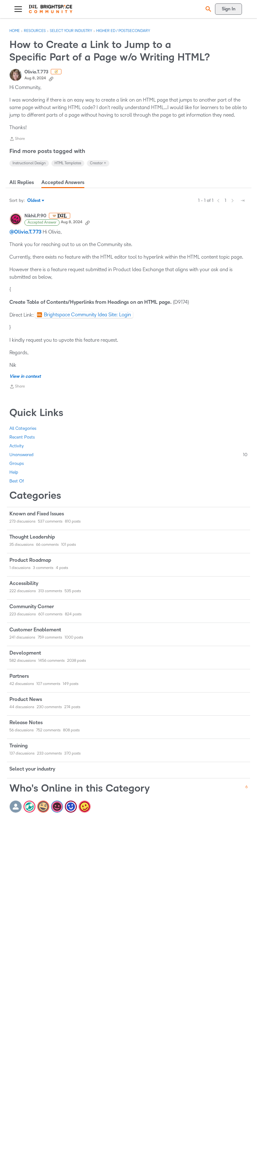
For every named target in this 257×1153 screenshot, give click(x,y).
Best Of (16, 481)
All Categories (22, 428)
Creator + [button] (98, 163)
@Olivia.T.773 (25, 232)
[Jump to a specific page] (243, 201)
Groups (16, 463)
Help (13, 472)
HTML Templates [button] (68, 163)
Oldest (34, 201)
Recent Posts (22, 437)
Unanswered (128, 454)
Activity (16, 446)
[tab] (22, 182)
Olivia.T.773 (36, 72)
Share (17, 140)
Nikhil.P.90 (35, 215)
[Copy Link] (51, 78)
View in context (25, 376)
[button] (207, 8)
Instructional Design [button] (29, 163)
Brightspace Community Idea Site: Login (87, 314)
